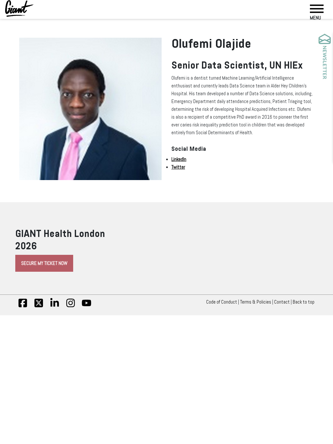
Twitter (178, 167)
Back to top (303, 302)
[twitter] (38, 306)
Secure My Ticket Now (44, 263)
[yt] (86, 306)
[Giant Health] (19, 8)
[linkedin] (54, 306)
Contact (282, 302)
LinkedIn (178, 159)
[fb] (22, 306)
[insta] (70, 306)
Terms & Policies (255, 302)
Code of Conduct (221, 302)
